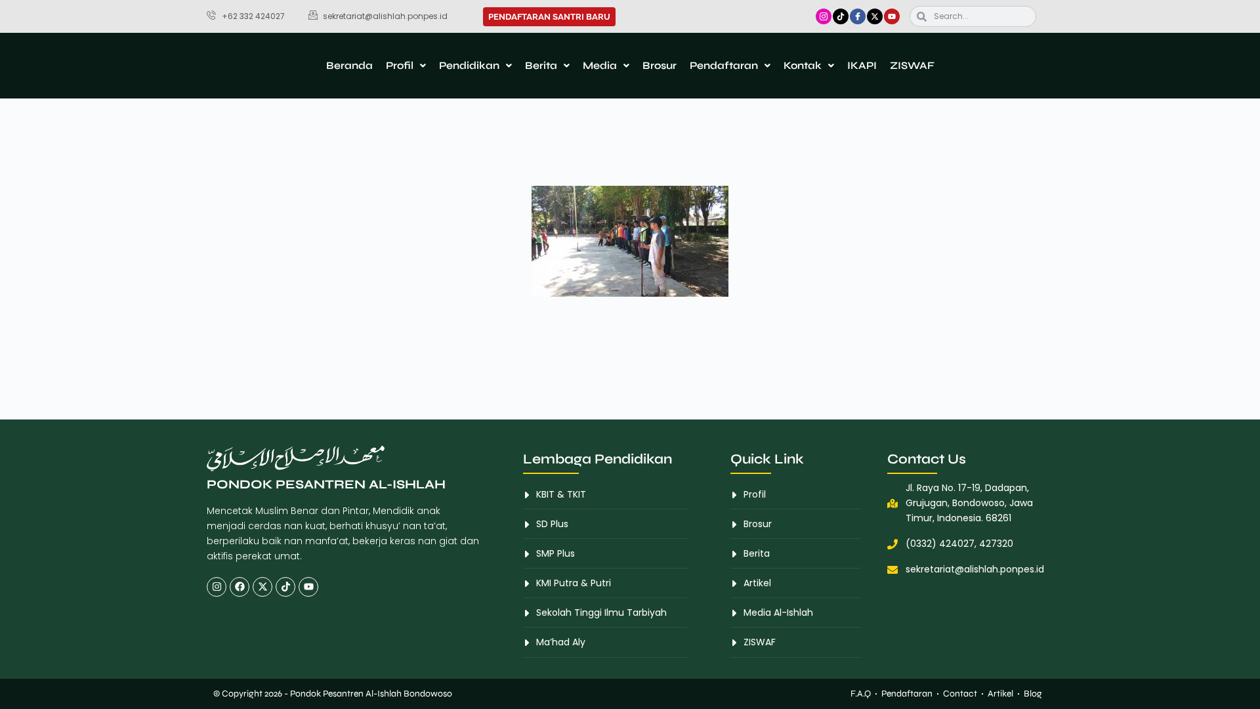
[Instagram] (216, 587)
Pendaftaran (724, 65)
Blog (1033, 693)
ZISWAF (912, 65)
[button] (405, 66)
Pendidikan (469, 65)
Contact (960, 693)
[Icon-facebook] (858, 16)
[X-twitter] (875, 16)
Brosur (659, 65)
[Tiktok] (841, 16)
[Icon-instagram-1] (823, 16)
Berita (541, 65)
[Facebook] (239, 587)
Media (600, 65)
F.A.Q (860, 693)
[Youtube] (892, 16)
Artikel (1000, 693)
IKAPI (862, 65)
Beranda (349, 65)
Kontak (803, 65)
